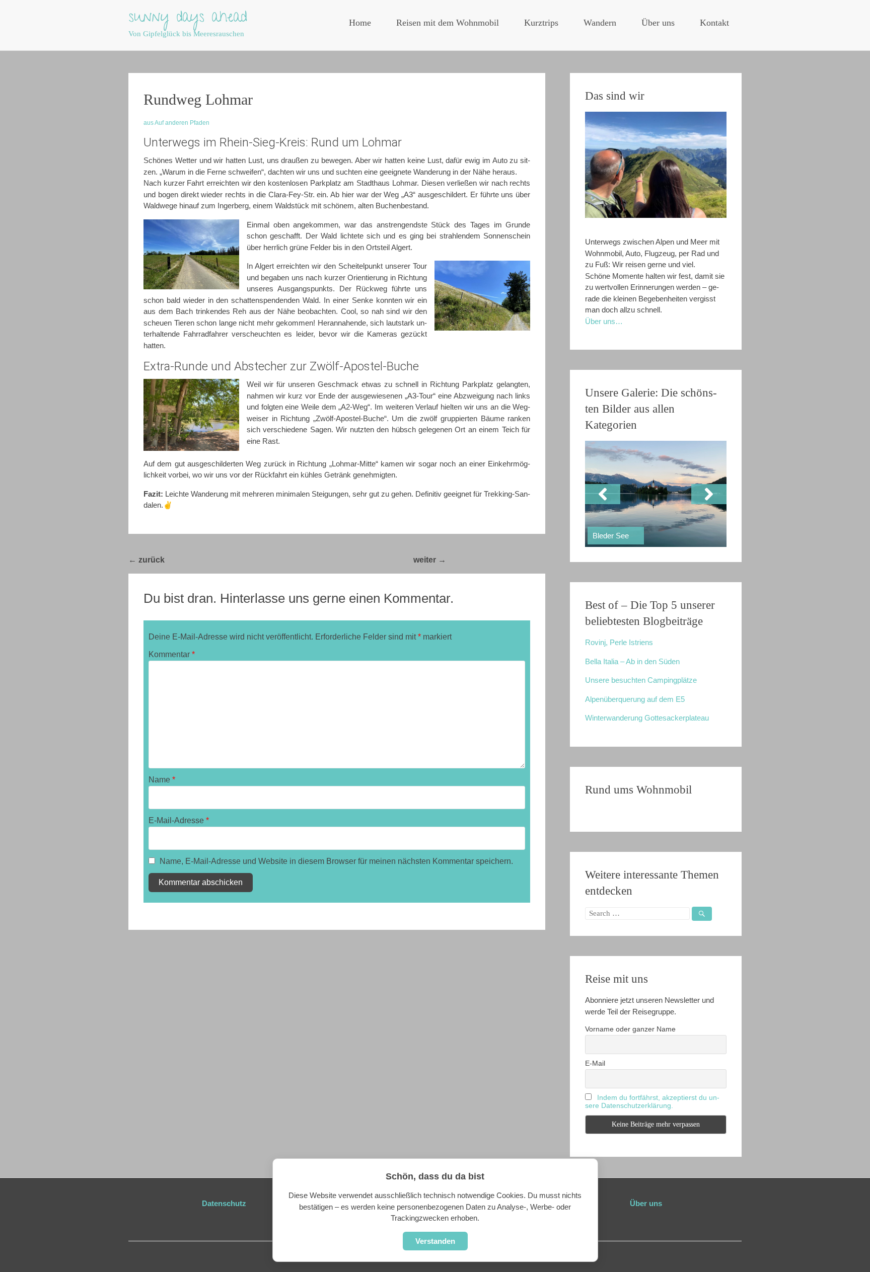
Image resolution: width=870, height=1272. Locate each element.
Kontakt (714, 23)
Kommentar (172, 654)
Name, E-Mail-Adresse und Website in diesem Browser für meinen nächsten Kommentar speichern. (336, 861)
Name (162, 779)
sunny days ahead (187, 19)
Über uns (658, 23)
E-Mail (595, 1063)
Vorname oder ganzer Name (630, 1029)
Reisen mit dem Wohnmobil (447, 23)
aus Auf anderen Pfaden (176, 122)
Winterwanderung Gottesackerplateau (647, 717)
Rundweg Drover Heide (495, 559)
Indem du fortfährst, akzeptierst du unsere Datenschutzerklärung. (652, 1101)
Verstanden (435, 1241)
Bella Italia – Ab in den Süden (632, 661)
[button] (602, 494)
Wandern (600, 23)
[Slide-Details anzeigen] (656, 494)
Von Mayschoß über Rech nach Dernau (245, 559)
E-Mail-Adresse (179, 820)
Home (360, 23)
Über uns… (604, 321)
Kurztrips (541, 23)
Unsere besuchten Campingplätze (641, 680)
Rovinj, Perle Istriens (619, 642)
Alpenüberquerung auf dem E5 (635, 699)
